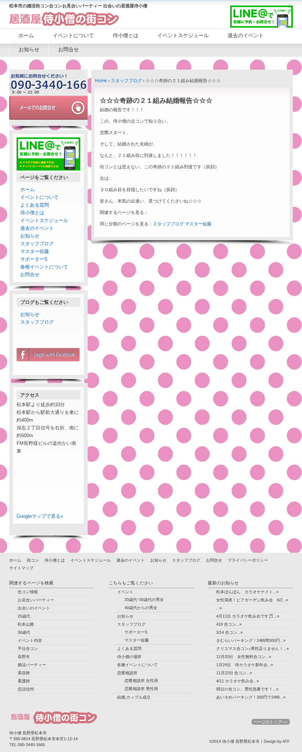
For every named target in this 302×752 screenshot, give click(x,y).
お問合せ (68, 49)
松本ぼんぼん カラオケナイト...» (247, 592)
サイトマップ (21, 568)
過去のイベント (246, 35)
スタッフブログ (126, 80)
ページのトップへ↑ (270, 722)
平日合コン (28, 648)
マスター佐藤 (198, 223)
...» (219, 608)
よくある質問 (34, 205)
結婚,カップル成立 (134, 697)
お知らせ (29, 49)
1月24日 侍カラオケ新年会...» (244, 665)
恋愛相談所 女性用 (141, 680)
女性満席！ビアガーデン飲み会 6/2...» (252, 600)
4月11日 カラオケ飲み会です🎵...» (247, 616)
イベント (125, 592)
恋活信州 (26, 689)
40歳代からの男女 (140, 607)
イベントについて (73, 35)
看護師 (24, 681)
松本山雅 (26, 624)
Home (101, 80)
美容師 (24, 673)
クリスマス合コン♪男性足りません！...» (252, 648)
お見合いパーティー (36, 600)
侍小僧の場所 (129, 656)
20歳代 (24, 616)
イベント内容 (30, 640)
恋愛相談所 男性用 (141, 688)
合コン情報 (28, 592)
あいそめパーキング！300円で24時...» (250, 697)
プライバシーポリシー (248, 560)
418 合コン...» (229, 624)
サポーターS (34, 259)
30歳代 (24, 632)
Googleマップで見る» (40, 516)
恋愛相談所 (127, 673)
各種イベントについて (44, 267)
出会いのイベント (34, 608)
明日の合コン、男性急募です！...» (247, 689)
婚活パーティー (32, 665)
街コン (33, 560)
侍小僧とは (125, 35)
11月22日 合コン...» (234, 673)
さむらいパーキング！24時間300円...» (250, 640)
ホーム (26, 35)
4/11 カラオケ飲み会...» (237, 681)
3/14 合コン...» (229, 632)
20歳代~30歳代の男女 (144, 599)
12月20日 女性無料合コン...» (243, 656)
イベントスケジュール (183, 35)
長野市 (24, 656)
